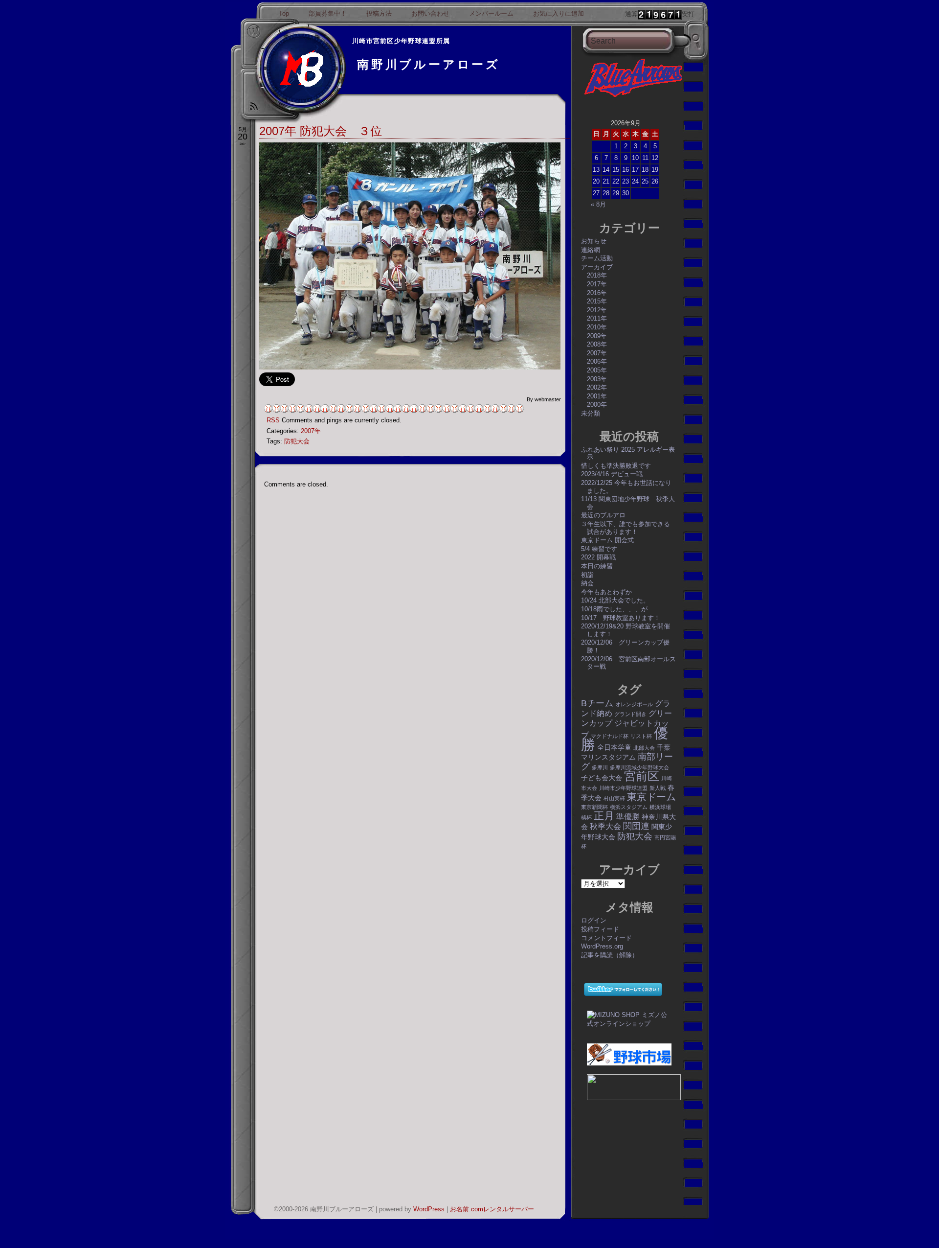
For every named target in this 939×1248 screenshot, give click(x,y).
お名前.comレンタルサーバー (492, 1209)
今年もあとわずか (606, 592)
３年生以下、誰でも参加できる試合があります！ (625, 527)
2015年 (597, 301)
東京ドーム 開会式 (607, 540)
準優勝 (628, 816)
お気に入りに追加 (558, 13)
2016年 (597, 293)
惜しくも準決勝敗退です (616, 465)
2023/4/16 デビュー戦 (612, 474)
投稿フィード (600, 929)
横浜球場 (660, 807)
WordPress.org (602, 946)
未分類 (590, 413)
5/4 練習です (599, 549)
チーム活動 (597, 258)
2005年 (597, 370)
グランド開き (630, 714)
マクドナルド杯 (609, 736)
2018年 (597, 275)
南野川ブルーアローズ (428, 64)
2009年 (597, 336)
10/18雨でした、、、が (614, 609)
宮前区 (641, 776)
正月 (604, 815)
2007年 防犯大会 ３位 (320, 131)
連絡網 (590, 250)
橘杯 (586, 817)
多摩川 (600, 767)
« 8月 (598, 204)
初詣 (587, 574)
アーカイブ (597, 267)
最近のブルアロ (603, 515)
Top (284, 13)
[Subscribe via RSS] (254, 110)
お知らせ (593, 241)
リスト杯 (641, 736)
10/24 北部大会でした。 (615, 600)
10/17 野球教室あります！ (620, 618)
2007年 (311, 431)
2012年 (597, 310)
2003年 (597, 379)
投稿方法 (379, 13)
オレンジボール (634, 704)
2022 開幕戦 (598, 557)
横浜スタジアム (629, 807)
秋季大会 (605, 826)
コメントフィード (606, 938)
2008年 (597, 344)
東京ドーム (651, 796)
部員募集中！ (328, 13)
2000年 (597, 404)
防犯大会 (297, 441)
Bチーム (597, 703)
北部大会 (644, 748)
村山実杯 (614, 798)
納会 (587, 583)
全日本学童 (614, 747)
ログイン (593, 920)
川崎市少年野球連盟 (623, 788)
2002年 (597, 387)
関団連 (636, 826)
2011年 (597, 318)
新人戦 (657, 788)
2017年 (597, 284)
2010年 (597, 327)
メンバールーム (491, 13)
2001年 (597, 396)
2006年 (597, 361)
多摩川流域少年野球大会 (639, 767)
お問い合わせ (430, 13)
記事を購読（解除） (609, 955)
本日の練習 (597, 566)
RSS (273, 420)
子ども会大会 (601, 778)
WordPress (429, 1209)
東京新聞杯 (594, 807)
